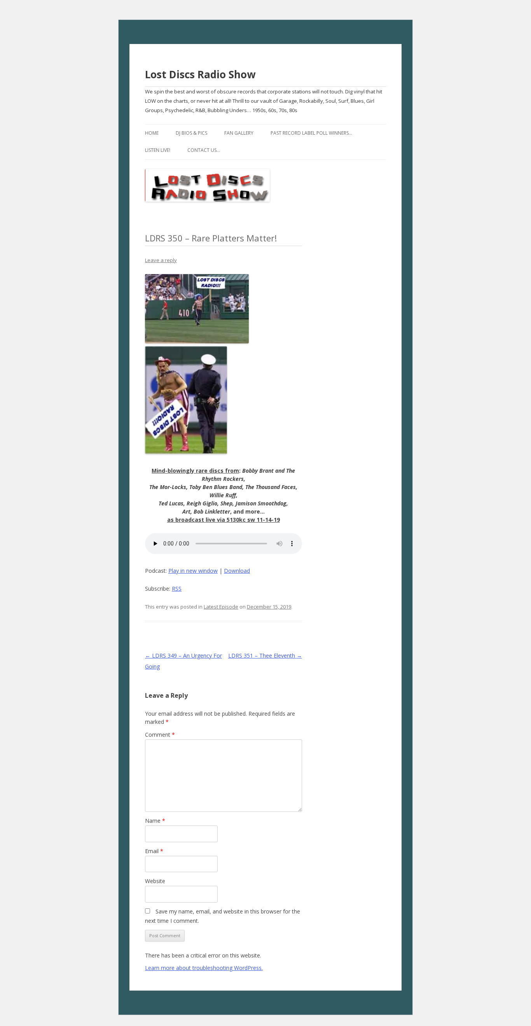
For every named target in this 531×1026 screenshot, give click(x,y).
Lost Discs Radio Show (200, 74)
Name (155, 820)
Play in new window (193, 570)
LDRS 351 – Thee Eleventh (265, 655)
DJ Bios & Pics (191, 133)
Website (155, 881)
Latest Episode (221, 606)
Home (152, 133)
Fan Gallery (238, 133)
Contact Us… (203, 150)
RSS (177, 588)
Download (237, 570)
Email (154, 851)
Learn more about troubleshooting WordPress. (204, 967)
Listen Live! (157, 150)
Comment (160, 734)
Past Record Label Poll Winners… (311, 133)
